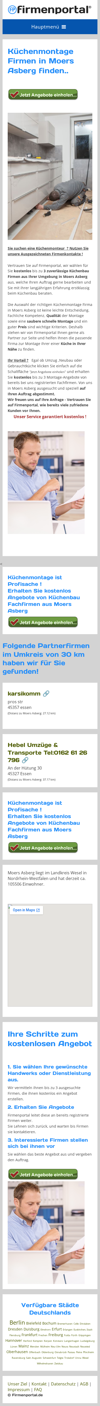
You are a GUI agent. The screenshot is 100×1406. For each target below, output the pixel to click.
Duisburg (31, 1329)
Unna (78, 1358)
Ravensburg (18, 1358)
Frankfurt (29, 1334)
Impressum (19, 1389)
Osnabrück (61, 1352)
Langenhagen (71, 1341)
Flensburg (15, 1335)
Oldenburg (48, 1352)
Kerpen (48, 1341)
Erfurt (57, 1329)
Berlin (17, 1322)
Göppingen (84, 1335)
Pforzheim (88, 1352)
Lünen (13, 1346)
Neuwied (85, 1346)
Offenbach (35, 1352)
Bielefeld (33, 1323)
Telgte (60, 1358)
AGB (84, 1384)
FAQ (38, 1389)
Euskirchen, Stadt (83, 1329)
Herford (27, 1341)
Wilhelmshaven (45, 1363)
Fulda (67, 1335)
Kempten (38, 1341)
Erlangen (68, 1329)
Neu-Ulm (56, 1346)
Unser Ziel (17, 1384)
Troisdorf (69, 1358)
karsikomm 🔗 (29, 693)
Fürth (74, 1335)
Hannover (13, 1340)
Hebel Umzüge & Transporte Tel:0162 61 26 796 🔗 (47, 752)
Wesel (85, 1358)
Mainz (23, 1346)
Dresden (15, 1329)
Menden (34, 1346)
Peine (79, 1352)
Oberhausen (17, 1351)
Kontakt (39, 1384)
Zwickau (58, 1363)
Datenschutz (63, 1384)
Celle (76, 1323)
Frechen (42, 1335)
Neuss (65, 1346)
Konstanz (58, 1341)
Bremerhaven (65, 1323)
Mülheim (45, 1346)
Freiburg (55, 1334)
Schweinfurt (49, 1358)
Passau (71, 1352)
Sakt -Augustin (34, 1358)
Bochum (49, 1323)
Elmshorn (46, 1329)
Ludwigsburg (87, 1341)
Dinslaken (85, 1323)
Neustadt (74, 1346)
